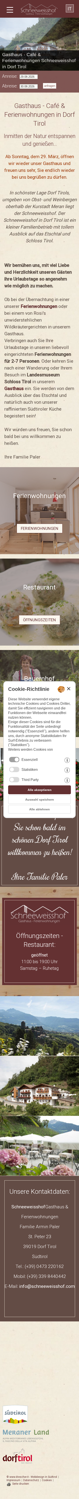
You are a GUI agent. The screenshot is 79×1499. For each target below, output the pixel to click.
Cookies (47, 1480)
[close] (68, 688)
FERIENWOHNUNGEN (39, 528)
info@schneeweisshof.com (47, 1286)
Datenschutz (31, 1480)
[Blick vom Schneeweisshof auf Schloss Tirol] (39, 1053)
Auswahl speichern (39, 799)
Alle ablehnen (39, 809)
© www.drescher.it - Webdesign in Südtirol (32, 1476)
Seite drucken (20, 1483)
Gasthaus (14, 388)
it (70, 8)
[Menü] (11, 9)
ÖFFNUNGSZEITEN (39, 620)
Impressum (13, 1480)
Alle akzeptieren (40, 790)
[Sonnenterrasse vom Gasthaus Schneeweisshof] (39, 1172)
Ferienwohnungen (39, 306)
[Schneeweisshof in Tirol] (39, 1113)
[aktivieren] (14, 769)
